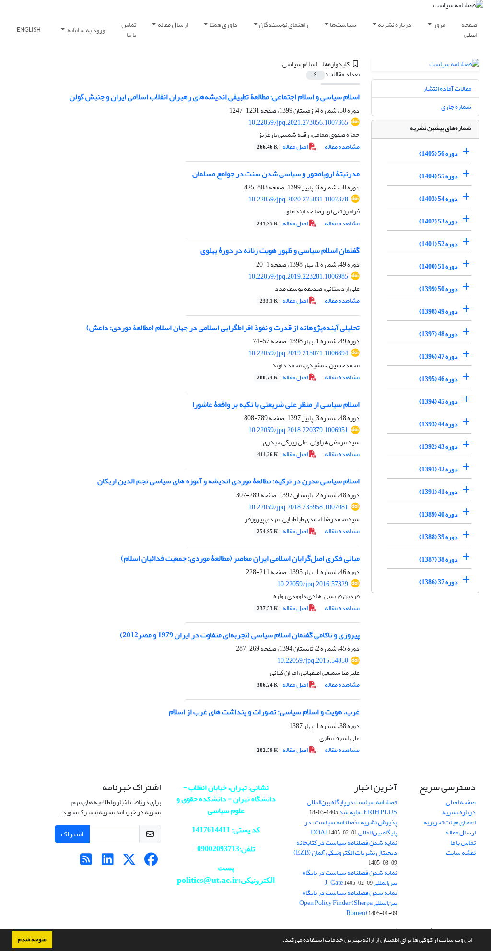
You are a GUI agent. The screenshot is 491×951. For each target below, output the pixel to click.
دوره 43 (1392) (438, 446)
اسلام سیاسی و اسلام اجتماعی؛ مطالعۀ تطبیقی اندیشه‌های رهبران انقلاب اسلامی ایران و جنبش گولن (215, 97)
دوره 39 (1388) (438, 536)
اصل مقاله (283, 146)
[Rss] (86, 862)
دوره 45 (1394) (438, 401)
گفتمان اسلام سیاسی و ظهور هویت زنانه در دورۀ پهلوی (280, 250)
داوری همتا (223, 24)
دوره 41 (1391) (438, 491)
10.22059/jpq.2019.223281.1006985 (298, 276)
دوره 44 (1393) (438, 424)
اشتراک (72, 834)
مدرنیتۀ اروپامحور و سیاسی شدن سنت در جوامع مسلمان (276, 173)
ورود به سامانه (85, 29)
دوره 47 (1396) (438, 356)
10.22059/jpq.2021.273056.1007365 (298, 122)
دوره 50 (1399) (438, 288)
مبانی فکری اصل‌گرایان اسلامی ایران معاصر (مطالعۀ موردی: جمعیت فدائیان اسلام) (240, 558)
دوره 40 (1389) (438, 514)
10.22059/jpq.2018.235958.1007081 (298, 507)
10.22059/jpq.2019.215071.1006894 (298, 353)
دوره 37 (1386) (438, 581)
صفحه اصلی (469, 29)
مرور (439, 24)
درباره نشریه (394, 24)
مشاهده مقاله (342, 146)
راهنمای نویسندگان (283, 24)
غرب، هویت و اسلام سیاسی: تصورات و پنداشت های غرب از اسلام (264, 711)
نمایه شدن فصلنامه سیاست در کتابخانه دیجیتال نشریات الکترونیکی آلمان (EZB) (345, 847)
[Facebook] (150, 862)
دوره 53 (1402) (438, 221)
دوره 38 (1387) (438, 559)
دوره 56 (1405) (438, 153)
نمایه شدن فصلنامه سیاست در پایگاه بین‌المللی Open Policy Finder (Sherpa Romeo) (348, 902)
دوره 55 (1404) (438, 176)
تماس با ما (128, 29)
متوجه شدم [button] (32, 939)
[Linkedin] (107, 862)
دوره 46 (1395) (438, 379)
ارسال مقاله (173, 24)
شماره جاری (456, 106)
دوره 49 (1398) (438, 311)
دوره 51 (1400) (438, 266)
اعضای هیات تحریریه (449, 822)
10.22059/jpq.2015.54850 (312, 660)
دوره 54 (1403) (438, 198)
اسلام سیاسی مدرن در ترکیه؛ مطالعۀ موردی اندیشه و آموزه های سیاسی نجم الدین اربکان (228, 481)
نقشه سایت (461, 852)
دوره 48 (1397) (438, 334)
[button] (280, 940)
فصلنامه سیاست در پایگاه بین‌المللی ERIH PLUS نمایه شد (352, 807)
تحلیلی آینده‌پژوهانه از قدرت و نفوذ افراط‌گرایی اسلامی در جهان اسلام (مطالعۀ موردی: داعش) (223, 327)
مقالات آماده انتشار (447, 88)
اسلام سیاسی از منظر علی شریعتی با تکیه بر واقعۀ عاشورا (276, 404)
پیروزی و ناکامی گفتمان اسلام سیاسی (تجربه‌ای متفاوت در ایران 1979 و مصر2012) (240, 635)
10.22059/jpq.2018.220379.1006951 (298, 429)
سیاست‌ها (343, 24)
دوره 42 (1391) (438, 469)
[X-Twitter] (129, 862)
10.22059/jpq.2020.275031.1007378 (298, 199)
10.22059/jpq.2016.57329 (312, 583)
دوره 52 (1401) (438, 243)
